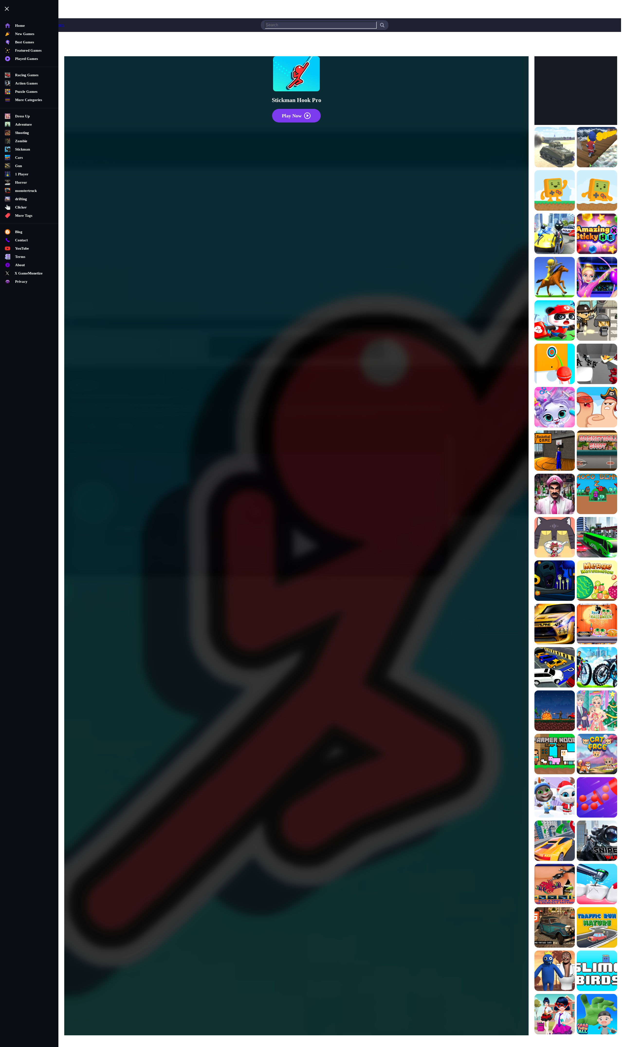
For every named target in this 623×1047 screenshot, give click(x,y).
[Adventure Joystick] (554, 191)
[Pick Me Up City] (554, 841)
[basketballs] (554, 451)
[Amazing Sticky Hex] (597, 234)
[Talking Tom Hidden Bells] (554, 798)
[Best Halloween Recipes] (597, 624)
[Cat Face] (597, 754)
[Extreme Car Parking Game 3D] (554, 668)
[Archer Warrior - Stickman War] (554, 277)
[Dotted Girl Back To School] (554, 1014)
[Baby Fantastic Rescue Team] (554, 321)
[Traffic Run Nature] (597, 928)
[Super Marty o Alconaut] (554, 494)
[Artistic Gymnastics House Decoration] (597, 277)
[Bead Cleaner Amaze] (597, 798)
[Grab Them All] (597, 1014)
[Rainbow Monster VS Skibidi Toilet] (554, 971)
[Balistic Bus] (597, 321)
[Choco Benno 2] (597, 494)
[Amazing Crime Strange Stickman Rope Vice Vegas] (554, 234)
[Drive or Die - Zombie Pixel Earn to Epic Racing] (554, 711)
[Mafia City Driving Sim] (554, 928)
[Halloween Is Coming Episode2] (554, 581)
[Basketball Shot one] (597, 451)
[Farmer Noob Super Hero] (554, 754)
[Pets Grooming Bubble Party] (554, 407)
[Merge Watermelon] (597, 581)
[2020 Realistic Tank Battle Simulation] (554, 147)
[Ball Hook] (554, 364)
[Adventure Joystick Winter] (597, 191)
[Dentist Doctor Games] (597, 884)
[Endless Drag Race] (554, 624)
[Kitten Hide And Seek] (554, 537)
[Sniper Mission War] (597, 841)
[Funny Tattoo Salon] (554, 884)
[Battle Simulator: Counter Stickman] (597, 364)
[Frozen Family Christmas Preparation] (597, 711)
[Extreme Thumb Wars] (597, 407)
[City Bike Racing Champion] (597, 668)
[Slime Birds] (597, 971)
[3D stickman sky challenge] (597, 147)
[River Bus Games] (597, 537)
